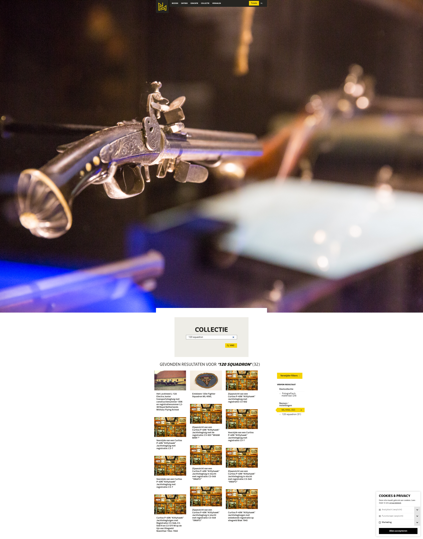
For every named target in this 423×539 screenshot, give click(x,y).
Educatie (194, 3)
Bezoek (175, 3)
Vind (232, 346)
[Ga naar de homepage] (162, 6)
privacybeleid (395, 503)
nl (262, 3)
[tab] (417, 510)
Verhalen (216, 3)
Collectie (205, 3)
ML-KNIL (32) (288, 410)
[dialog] (398, 514)
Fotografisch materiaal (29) (289, 394)
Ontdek (184, 3)
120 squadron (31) (291, 414)
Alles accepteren (398, 531)
